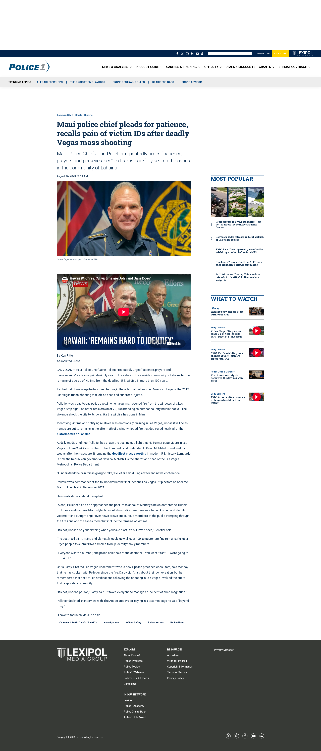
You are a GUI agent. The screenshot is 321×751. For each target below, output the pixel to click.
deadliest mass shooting (129, 453)
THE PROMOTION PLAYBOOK (87, 82)
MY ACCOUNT (281, 53)
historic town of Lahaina (73, 434)
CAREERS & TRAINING (181, 67)
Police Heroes (156, 622)
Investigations (111, 622)
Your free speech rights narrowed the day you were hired (227, 378)
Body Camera (218, 327)
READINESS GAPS (163, 82)
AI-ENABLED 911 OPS (50, 82)
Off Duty (215, 308)
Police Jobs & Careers (223, 371)
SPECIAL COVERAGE (293, 67)
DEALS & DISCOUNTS (240, 67)
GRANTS (265, 67)
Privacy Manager (224, 649)
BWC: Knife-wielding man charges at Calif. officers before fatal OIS (227, 356)
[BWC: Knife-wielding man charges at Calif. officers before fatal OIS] (256, 352)
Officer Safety (133, 622)
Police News (177, 622)
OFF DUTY (211, 67)
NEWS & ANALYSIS (115, 67)
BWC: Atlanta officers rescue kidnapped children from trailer (228, 400)
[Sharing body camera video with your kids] (256, 311)
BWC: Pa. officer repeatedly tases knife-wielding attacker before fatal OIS (239, 251)
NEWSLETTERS (263, 53)
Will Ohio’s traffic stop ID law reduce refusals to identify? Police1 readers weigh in (238, 277)
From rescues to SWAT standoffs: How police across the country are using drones (238, 224)
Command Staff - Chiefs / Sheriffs (74, 115)
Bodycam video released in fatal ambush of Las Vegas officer (240, 238)
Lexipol (79, 737)
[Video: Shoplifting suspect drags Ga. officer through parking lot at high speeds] (256, 330)
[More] (131, 67)
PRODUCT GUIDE (147, 67)
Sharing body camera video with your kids (227, 313)
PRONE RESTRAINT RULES (129, 82)
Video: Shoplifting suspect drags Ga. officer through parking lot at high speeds (226, 334)
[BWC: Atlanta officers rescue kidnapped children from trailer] (256, 397)
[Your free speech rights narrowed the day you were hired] (256, 374)
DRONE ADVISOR (192, 82)
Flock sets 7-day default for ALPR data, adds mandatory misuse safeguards (239, 263)
